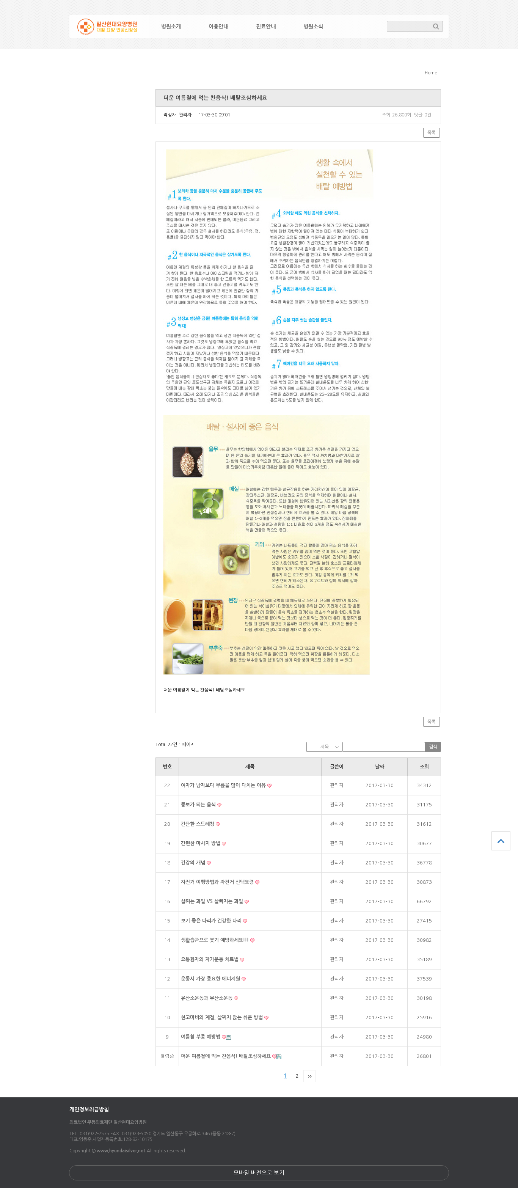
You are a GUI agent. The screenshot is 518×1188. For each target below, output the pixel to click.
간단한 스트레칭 (198, 824)
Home (431, 73)
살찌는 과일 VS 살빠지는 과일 (213, 901)
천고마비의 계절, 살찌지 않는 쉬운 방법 (222, 1017)
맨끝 (309, 1076)
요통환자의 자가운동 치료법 (210, 959)
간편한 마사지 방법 (201, 843)
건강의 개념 (194, 862)
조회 (424, 766)
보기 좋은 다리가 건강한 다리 (212, 920)
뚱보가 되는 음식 (199, 804)
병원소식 (313, 26)
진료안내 (266, 26)
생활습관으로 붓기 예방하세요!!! (215, 940)
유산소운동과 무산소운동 (207, 998)
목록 (431, 132)
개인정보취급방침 (89, 1109)
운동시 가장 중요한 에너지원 (211, 978)
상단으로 (500, 840)
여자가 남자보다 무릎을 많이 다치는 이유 (224, 785)
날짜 (379, 766)
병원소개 (171, 26)
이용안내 (218, 26)
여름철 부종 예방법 (201, 1036)
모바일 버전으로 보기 (259, 1172)
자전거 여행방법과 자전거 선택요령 (218, 882)
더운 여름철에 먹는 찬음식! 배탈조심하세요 (226, 1056)
